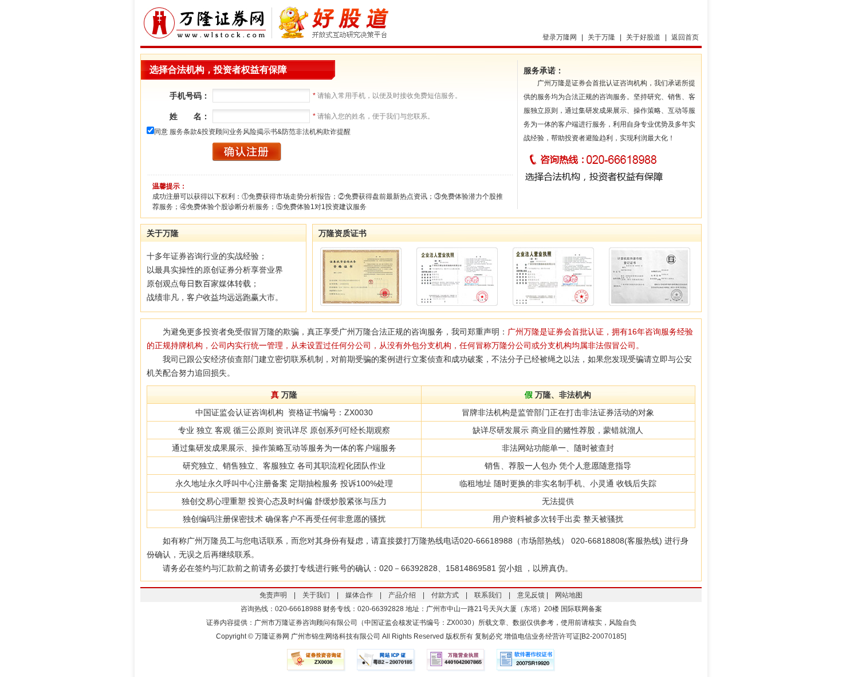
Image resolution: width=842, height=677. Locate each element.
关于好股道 (643, 37)
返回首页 (685, 37)
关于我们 (316, 595)
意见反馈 (531, 595)
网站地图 (569, 595)
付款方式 (445, 595)
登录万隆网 (559, 37)
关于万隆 (601, 37)
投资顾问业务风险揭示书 (239, 132)
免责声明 (273, 595)
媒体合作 (359, 595)
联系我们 (488, 595)
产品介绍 (402, 595)
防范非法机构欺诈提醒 (316, 132)
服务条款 (183, 132)
